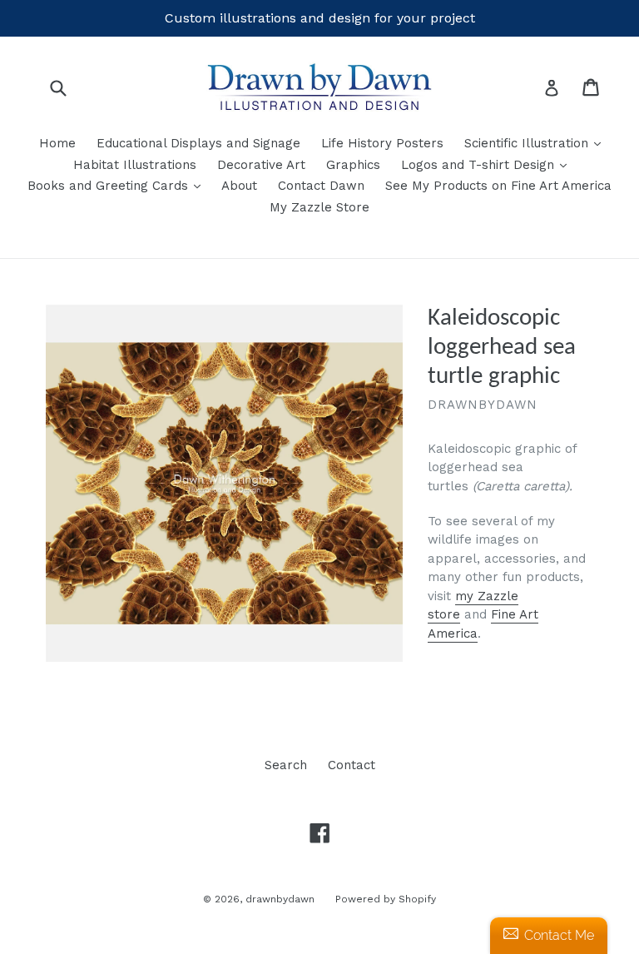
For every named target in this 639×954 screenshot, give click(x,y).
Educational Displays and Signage (198, 143)
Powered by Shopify (385, 899)
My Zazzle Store (319, 207)
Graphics (353, 164)
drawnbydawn (280, 899)
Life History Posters (382, 143)
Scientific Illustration (536, 143)
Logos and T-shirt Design (488, 164)
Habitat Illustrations (134, 164)
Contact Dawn (321, 185)
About (239, 185)
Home (57, 143)
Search (286, 765)
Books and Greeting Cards (118, 185)
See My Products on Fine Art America (498, 185)
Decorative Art (261, 164)
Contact (351, 765)
